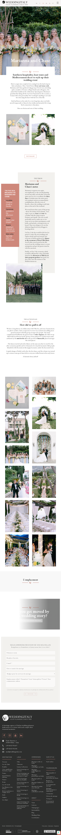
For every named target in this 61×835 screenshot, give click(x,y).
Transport (49, 798)
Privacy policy (49, 689)
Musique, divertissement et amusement (51, 790)
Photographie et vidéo (51, 773)
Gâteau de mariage (51, 796)
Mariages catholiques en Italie (38, 766)
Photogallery (30, 156)
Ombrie (4, 797)
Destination (7, 757)
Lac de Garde (6, 784)
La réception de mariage (51, 785)
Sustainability (36, 810)
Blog (33, 812)
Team (33, 802)
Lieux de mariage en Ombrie (23, 798)
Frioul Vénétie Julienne (6, 776)
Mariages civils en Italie (37, 762)
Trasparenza (56, 826)
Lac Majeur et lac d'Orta (7, 787)
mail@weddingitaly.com (14, 752)
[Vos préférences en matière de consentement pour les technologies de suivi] (58, 832)
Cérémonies (49, 793)
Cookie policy (50, 826)
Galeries (34, 805)
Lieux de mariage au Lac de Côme (23, 783)
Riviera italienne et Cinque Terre (8, 791)
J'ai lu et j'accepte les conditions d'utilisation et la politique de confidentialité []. (31, 689)
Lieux (19, 757)
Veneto (4, 779)
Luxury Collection (22, 767)
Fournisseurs (51, 768)
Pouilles (4, 767)
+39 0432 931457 (11, 745)
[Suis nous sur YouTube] (15, 735)
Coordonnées (35, 817)
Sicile (3, 795)
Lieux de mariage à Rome (22, 794)
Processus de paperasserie (50, 802)
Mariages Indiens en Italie (37, 783)
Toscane (4, 762)
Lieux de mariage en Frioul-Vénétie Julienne (23, 807)
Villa (18, 762)
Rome (4, 782)
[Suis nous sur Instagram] (10, 735)
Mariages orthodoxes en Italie (38, 791)
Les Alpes (5, 800)
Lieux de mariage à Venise (22, 790)
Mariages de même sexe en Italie (37, 787)
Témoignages (35, 807)
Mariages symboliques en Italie (36, 771)
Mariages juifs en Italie (37, 779)
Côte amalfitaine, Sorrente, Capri (7, 770)
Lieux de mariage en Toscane (23, 770)
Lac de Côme (6, 764)
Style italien (49, 761)
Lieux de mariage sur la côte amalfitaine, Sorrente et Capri (23, 775)
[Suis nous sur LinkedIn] (21, 735)
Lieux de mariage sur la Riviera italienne (23, 802)
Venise (4, 773)
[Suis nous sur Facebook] (4, 735)
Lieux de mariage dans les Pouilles (22, 779)
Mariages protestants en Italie (38, 775)
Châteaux (20, 764)
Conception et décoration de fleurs (52, 777)
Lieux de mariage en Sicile (23, 787)
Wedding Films (36, 815)
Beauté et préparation (49, 781)
